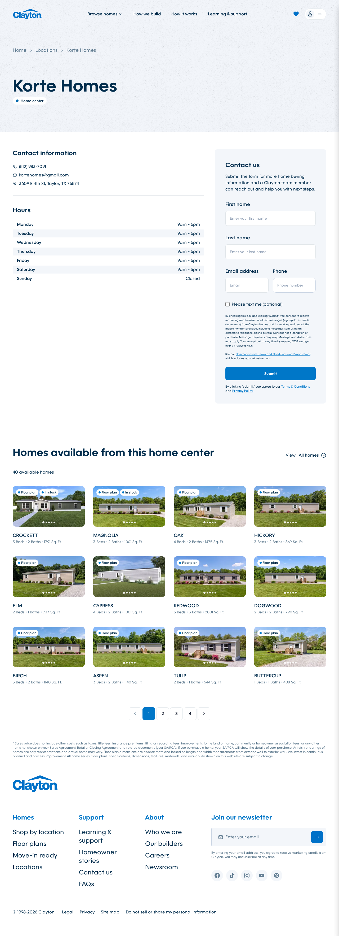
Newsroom (161, 867)
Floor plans (29, 843)
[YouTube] (261, 875)
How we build (147, 14)
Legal (67, 912)
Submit (270, 373)
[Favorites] (296, 14)
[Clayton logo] (27, 14)
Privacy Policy (242, 391)
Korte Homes (81, 50)
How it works (184, 14)
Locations (46, 50)
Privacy (87, 912)
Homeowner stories (98, 856)
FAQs (86, 884)
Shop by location (38, 832)
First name (237, 204)
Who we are (163, 832)
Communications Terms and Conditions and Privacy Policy (273, 354)
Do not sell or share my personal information (171, 912)
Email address (242, 271)
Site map (110, 912)
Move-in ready (35, 855)
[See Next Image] (78, 506)
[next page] (204, 713)
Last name (237, 238)
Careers (157, 855)
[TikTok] (232, 875)
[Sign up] (317, 837)
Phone (280, 271)
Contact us (96, 872)
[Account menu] (315, 14)
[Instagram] (247, 875)
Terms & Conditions (295, 386)
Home (19, 50)
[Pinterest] (276, 875)
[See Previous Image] (19, 506)
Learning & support (227, 14)
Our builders (164, 843)
